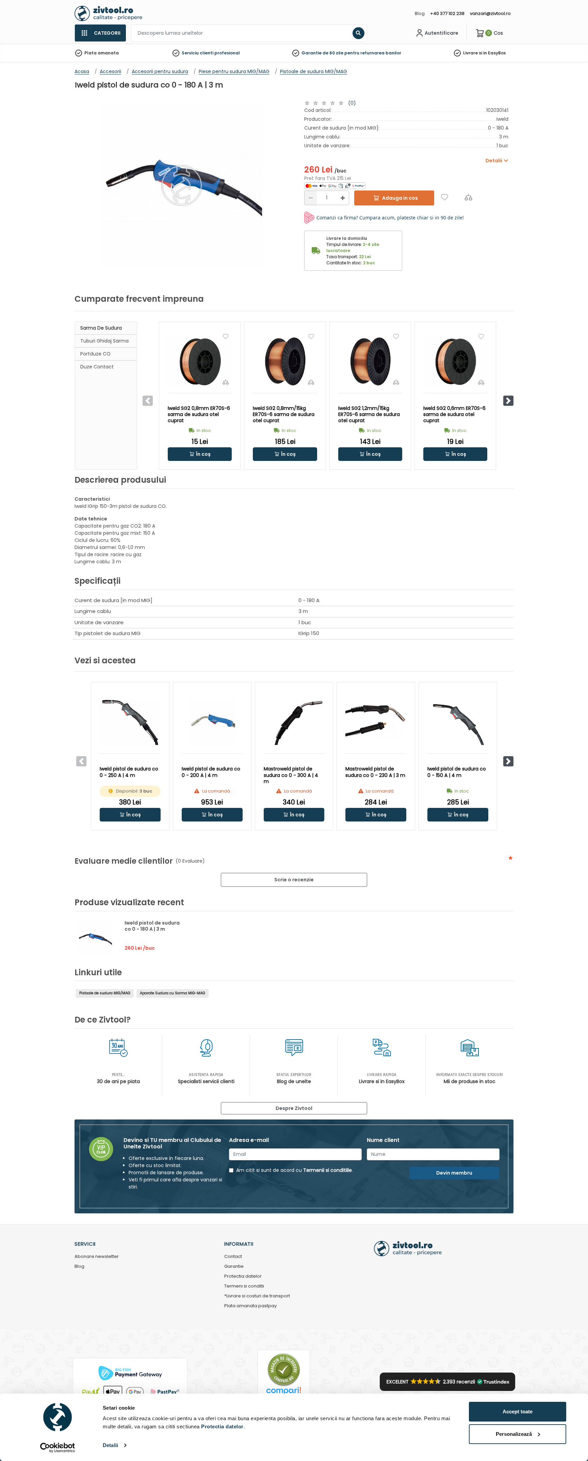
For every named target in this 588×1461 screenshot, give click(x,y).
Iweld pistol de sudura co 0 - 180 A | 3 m (152, 926)
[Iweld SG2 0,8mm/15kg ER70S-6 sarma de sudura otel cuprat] (285, 361)
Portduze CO (95, 353)
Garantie (234, 1266)
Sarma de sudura (101, 328)
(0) (352, 103)
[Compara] (468, 197)
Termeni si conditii (244, 1286)
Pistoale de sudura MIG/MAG (104, 993)
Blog (420, 13)
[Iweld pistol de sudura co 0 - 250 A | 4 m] (130, 722)
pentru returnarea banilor (372, 53)
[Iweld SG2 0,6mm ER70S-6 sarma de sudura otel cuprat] (455, 361)
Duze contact (97, 366)
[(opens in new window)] (334, 185)
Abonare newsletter (97, 1257)
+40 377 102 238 (447, 13)
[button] (508, 401)
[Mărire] (343, 198)
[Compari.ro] (283, 1392)
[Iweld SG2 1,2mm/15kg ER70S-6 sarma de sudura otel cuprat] (370, 361)
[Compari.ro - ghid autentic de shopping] (284, 1369)
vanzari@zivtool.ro (490, 13)
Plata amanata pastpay (250, 1306)
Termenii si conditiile (327, 1170)
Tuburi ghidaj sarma (104, 340)
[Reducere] (311, 198)
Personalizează (514, 1434)
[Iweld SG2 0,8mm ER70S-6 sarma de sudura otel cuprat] (200, 361)
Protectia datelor (243, 1276)
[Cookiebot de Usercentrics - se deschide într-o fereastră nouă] (57, 1448)
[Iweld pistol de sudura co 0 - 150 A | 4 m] (457, 722)
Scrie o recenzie (294, 879)
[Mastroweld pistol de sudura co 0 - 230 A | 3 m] (375, 722)
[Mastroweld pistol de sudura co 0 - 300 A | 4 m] (294, 722)
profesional (227, 53)
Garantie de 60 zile (322, 53)
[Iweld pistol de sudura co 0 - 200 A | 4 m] (212, 722)
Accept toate (518, 1411)
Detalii (110, 1445)
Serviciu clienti (197, 53)
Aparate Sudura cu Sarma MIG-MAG (172, 993)
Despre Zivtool (294, 1108)
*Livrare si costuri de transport (257, 1296)
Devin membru (454, 1172)
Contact (233, 1257)
